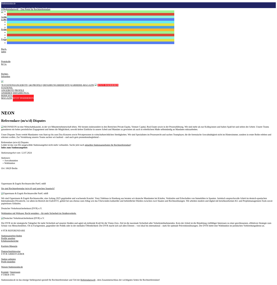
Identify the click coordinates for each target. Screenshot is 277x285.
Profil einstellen (8, 261)
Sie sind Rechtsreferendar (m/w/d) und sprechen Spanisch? (28, 188)
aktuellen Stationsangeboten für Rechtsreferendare (107, 145)
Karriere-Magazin (9, 246)
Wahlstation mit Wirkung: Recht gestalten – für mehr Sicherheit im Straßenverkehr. (38, 213)
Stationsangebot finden (11, 236)
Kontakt (5, 272)
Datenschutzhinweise (10, 251)
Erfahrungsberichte (9, 241)
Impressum (15, 272)
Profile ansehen (8, 238)
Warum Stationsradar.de (12, 267)
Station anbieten (8, 259)
